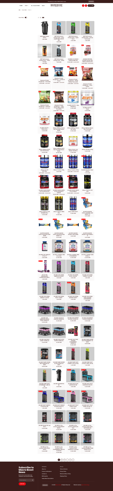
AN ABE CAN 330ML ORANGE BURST (73, 297)
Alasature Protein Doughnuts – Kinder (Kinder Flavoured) (73, 81)
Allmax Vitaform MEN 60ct (58, 212)
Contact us (44, 473)
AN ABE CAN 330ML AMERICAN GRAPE (59, 275)
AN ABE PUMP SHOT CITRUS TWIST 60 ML (87, 363)
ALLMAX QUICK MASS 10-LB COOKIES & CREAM (59, 191)
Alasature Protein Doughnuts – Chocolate (44, 81)
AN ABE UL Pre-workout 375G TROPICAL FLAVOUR (73, 448)
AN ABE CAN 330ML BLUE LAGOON (73, 275)
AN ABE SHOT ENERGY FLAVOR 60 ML (44, 406)
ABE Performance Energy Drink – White (59, 59)
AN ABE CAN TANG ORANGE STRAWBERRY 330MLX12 (73, 341)
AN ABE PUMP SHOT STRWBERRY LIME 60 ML (44, 385)
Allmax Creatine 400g (73, 170)
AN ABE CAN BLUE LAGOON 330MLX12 (59, 318)
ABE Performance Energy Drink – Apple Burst (73, 37)
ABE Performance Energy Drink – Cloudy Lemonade (87, 37)
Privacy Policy (63, 471)
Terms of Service (63, 469)
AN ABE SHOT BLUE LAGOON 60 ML (73, 384)
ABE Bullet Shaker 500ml (44, 37)
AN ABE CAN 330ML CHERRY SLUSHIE (87, 275)
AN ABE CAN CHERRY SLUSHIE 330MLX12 (73, 318)
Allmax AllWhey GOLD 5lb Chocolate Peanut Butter (58, 150)
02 (61, 459)
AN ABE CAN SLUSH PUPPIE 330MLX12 (59, 340)
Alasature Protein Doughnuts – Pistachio (44, 106)
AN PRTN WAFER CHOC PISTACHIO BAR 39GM (44, 234)
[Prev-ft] (32, 480)
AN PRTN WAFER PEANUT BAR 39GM (73, 234)
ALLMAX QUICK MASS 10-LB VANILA (73, 191)
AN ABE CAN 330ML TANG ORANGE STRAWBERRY (87, 298)
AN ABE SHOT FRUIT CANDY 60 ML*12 (87, 406)
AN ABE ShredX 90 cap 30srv (44, 426)
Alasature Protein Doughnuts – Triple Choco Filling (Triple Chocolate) (59, 107)
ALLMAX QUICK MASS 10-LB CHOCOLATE (44, 191)
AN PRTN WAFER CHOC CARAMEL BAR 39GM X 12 (87, 213)
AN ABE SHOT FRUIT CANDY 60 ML (73, 406)
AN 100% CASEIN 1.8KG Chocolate (59, 255)
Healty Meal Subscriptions (48, 478)
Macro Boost (58, 484)
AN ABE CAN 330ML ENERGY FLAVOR (44, 297)
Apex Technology (85, 484)
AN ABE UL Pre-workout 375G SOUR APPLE (44, 448)
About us (44, 469)
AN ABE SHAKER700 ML (59, 384)
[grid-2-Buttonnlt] (38, 17)
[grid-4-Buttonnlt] (43, 17)
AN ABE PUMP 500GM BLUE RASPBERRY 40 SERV (87, 341)
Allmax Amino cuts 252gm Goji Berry (73, 150)
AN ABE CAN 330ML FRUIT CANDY (59, 297)
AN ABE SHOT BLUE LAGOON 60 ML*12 (87, 384)
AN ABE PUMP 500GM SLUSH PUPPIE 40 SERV (59, 363)
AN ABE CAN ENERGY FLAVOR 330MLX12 (87, 318)
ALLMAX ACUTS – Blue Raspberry (73, 106)
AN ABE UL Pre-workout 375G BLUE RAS (73, 427)
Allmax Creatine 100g (59, 170)
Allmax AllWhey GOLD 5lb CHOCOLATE (44, 150)
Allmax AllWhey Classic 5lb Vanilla (73, 128)
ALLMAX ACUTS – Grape (87, 108)
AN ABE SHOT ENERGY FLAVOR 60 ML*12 (59, 406)
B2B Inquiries (45, 476)
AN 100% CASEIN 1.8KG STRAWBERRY (73, 255)
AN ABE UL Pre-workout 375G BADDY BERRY (58, 427)
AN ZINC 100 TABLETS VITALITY (44, 255)
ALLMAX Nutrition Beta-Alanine (87, 170)
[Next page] (73, 460)
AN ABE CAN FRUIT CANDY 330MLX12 (44, 340)
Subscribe (22, 483)
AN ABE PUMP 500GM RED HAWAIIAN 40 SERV (44, 363)
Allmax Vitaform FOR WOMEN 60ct (44, 212)
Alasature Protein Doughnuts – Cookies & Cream (59, 79)
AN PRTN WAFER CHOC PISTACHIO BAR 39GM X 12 (59, 234)
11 (70, 459)
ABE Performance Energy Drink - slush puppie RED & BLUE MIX (59, 38)
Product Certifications (47, 471)
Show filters (21, 17)
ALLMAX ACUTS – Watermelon (44, 128)
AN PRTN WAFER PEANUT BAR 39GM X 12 (87, 234)
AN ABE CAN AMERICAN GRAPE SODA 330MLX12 (44, 319)
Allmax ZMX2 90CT (73, 211)
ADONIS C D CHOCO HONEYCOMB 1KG (73, 59)
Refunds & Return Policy (65, 473)
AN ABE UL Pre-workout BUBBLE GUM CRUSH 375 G (87, 448)
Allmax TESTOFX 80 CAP (87, 191)
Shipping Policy (63, 476)
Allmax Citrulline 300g (87, 149)
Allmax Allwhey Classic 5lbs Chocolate (87, 128)
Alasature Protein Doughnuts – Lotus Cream (87, 85)
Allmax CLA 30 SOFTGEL (44, 170)
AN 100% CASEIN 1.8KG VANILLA (87, 255)
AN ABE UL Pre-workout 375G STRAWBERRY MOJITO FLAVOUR (59, 448)
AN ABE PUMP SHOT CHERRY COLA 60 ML (73, 363)
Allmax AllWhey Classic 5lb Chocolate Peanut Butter (59, 129)
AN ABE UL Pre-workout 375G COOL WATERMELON (87, 427)
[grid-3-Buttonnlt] (40, 17)
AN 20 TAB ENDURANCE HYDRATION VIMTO (44, 276)
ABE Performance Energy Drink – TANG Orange (44, 60)
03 (64, 459)
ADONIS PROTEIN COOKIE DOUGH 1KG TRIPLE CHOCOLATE (87, 60)
